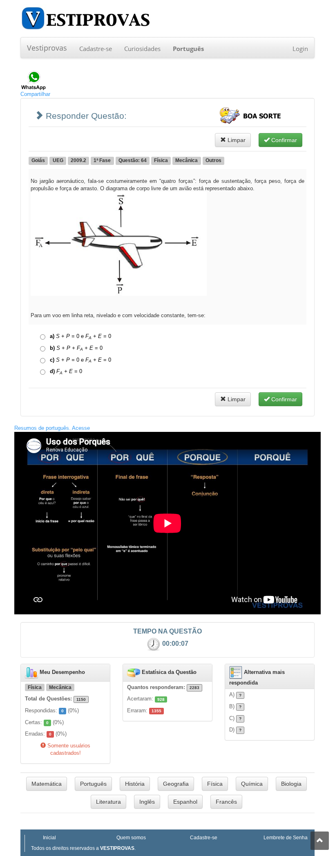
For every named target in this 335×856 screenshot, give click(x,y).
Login (300, 48)
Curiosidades (142, 48)
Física (215, 783)
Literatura (108, 801)
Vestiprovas (47, 48)
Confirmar (283, 140)
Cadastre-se (95, 48)
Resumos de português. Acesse (52, 428)
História (135, 783)
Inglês (147, 801)
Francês (226, 801)
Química (252, 783)
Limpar (236, 140)
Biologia (291, 783)
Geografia (176, 783)
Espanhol (185, 801)
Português (93, 783)
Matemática (46, 783)
